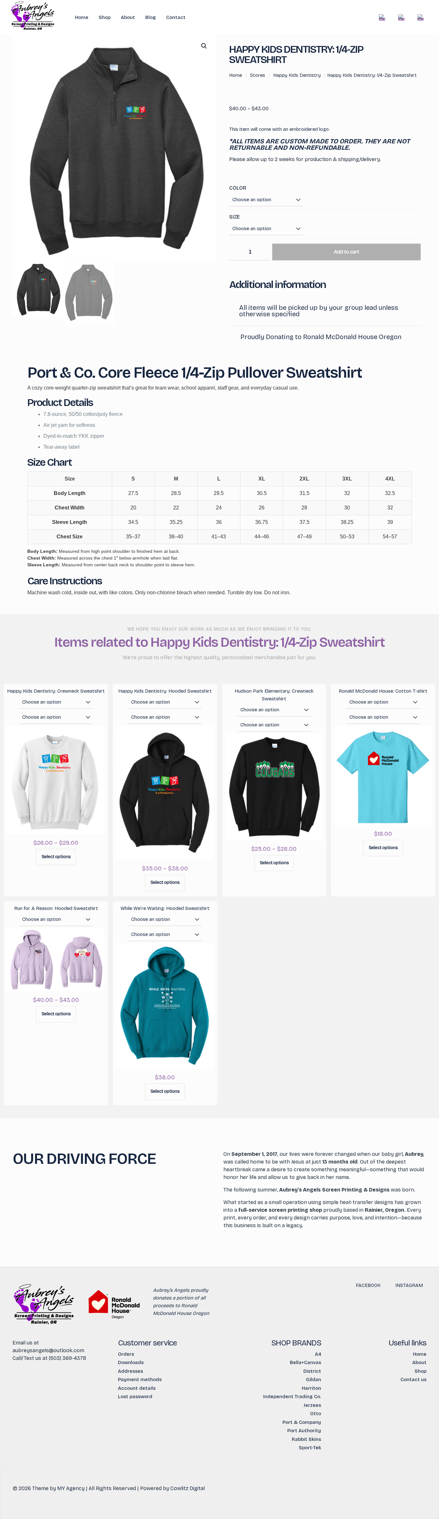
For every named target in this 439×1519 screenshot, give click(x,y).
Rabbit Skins (306, 1439)
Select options (55, 856)
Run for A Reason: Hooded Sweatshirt (56, 908)
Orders (126, 1354)
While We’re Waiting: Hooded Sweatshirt (165, 908)
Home (235, 75)
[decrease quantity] (236, 252)
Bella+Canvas (305, 1362)
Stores (257, 75)
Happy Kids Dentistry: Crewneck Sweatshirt (56, 691)
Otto (315, 1413)
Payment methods (140, 1379)
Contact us (413, 1379)
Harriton (311, 1388)
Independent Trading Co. (292, 1396)
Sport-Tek (310, 1448)
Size (234, 217)
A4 (318, 1354)
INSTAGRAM (409, 1285)
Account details (137, 1388)
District (312, 1371)
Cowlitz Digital (187, 1488)
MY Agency (71, 1488)
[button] (204, 46)
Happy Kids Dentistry (297, 75)
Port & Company (301, 1422)
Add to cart (346, 252)
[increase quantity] (263, 252)
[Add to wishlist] (96, 749)
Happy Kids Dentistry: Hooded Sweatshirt (165, 691)
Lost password (135, 1396)
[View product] (96, 735)
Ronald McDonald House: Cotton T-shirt (383, 691)
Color (237, 188)
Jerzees (312, 1405)
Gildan (313, 1379)
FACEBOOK (368, 1285)
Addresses (130, 1371)
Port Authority (304, 1431)
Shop (420, 1371)
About (419, 1362)
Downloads (131, 1362)
